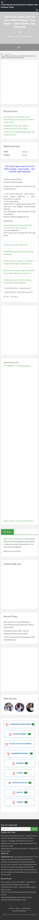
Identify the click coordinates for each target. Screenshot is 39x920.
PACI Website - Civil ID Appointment (17, 366)
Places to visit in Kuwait (20, 744)
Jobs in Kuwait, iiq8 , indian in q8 (16, 245)
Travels (20, 802)
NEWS (17, 908)
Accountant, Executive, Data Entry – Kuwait (16, 836)
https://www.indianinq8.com (14, 539)
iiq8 (7, 296)
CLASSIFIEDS (25, 908)
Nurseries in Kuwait (20, 753)
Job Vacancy (10, 36)
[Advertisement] (19, 82)
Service (20, 792)
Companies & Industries (20, 724)
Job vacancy (14, 296)
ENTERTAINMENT (19, 911)
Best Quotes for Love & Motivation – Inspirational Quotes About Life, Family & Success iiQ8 (19, 119)
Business (20, 763)
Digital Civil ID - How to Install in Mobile (18, 521)
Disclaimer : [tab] (7, 532)
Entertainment (20, 734)
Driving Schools (19, 783)
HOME (11, 908)
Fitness (20, 773)
